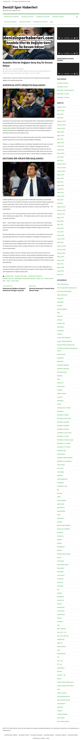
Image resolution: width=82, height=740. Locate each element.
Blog (51, 22)
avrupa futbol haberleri (64, 337)
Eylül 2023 (60, 118)
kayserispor (60, 568)
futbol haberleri (61, 500)
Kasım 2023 (60, 110)
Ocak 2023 (60, 146)
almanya (59, 305)
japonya (59, 550)
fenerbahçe (60, 482)
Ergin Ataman (20, 199)
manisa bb (60, 579)
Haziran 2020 (61, 253)
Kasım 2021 (60, 196)
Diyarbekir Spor (61, 450)
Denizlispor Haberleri (10, 22)
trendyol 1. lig (61, 675)
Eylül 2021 (60, 203)
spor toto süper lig (62, 636)
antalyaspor (60, 330)
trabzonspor (61, 668)
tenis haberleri (61, 653)
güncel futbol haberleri (64, 525)
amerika (59, 320)
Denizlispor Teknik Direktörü (65, 90)
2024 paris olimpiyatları (64, 291)
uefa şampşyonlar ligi (63, 700)
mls (58, 589)
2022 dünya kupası (63, 284)
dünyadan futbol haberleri (64, 457)
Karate (59, 557)
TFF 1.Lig (60, 661)
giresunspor (60, 518)
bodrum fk (60, 383)
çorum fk (60, 397)
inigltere (59, 543)
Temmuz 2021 (61, 210)
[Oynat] (59, 38)
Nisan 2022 (60, 178)
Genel (15, 73)
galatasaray (60, 504)
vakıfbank (60, 707)
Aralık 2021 (60, 192)
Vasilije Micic (18, 149)
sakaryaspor (61, 607)
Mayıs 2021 (60, 217)
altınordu (59, 316)
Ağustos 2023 (61, 121)
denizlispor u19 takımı (63, 447)
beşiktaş (59, 376)
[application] (68, 33)
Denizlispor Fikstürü (27, 16)
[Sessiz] (74, 38)
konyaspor (60, 571)
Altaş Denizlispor (62, 309)
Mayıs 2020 (60, 256)
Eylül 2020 (60, 242)
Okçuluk (59, 593)
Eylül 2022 (60, 160)
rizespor (59, 604)
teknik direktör (61, 646)
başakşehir (60, 358)
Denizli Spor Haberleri (20, 7)
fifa (58, 490)
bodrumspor (61, 386)
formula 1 (60, 493)
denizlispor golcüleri (63, 422)
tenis (58, 650)
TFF (58, 657)
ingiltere (59, 539)
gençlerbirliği (61, 511)
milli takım (60, 586)
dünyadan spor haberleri (64, 461)
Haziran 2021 (61, 214)
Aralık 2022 (60, 150)
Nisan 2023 (60, 135)
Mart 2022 (60, 182)
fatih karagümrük (62, 479)
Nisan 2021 (60, 221)
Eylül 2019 (60, 274)
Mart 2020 (60, 264)
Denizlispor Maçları (58, 16)
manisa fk (60, 582)
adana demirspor (62, 295)
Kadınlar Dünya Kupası (64, 554)
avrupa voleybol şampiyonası (66, 345)
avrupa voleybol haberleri (64, 341)
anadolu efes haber (21, 276)
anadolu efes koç (9, 278)
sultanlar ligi (60, 639)
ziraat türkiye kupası (63, 721)
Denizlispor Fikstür (62, 83)
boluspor (60, 390)
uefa (58, 689)
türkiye (59, 678)
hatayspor (60, 532)
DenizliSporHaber (19, 69)
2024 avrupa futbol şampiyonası (67, 288)
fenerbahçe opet (62, 486)
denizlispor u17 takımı (63, 443)
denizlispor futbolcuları (64, 418)
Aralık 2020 (60, 235)
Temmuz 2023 (61, 125)
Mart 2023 (60, 139)
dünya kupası (61, 454)
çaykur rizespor (61, 393)
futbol (59, 497)
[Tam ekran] (77, 38)
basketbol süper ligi (34, 71)
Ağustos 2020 (61, 246)
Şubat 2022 (60, 185)
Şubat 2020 (60, 267)
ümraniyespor (61, 703)
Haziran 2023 (61, 128)
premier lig (60, 600)
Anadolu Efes (7, 128)
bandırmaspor (61, 354)
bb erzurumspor (62, 372)
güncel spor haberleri (23, 73)
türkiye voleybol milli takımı (65, 685)
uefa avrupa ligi (61, 693)
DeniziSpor (60, 400)
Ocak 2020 (60, 271)
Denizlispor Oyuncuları (43, 16)
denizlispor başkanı (63, 415)
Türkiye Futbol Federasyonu (65, 682)
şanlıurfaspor (61, 614)
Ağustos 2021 (61, 207)
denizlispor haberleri (63, 425)
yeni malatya (61, 718)
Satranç (59, 618)
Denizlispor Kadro (62, 87)
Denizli (59, 404)
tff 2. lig (59, 664)
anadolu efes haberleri (35, 276)
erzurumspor (61, 465)
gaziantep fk (61, 507)
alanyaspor (60, 302)
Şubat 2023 (60, 142)
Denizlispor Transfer (63, 94)
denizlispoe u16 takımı (64, 408)
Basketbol (14, 71)
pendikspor (60, 596)
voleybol (59, 710)
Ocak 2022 (60, 189)
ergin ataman (49, 278)
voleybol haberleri (62, 714)
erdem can (40, 278)
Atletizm (59, 334)
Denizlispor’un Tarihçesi (40, 22)
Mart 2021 (60, 224)
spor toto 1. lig (61, 632)
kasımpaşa (60, 561)
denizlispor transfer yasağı (65, 440)
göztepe (59, 522)
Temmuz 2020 (61, 249)
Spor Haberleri (36, 73)
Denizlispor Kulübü (25, 22)
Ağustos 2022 (61, 164)
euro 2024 (60, 468)
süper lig (59, 643)
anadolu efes (8, 71)
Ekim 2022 (60, 157)
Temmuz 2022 (61, 167)
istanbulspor (61, 547)
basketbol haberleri (23, 71)
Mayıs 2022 (60, 175)
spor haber (15, 281)
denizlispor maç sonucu (64, 432)
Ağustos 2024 (61, 107)
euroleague (11, 73)
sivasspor (60, 621)
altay (58, 313)
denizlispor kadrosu (63, 429)
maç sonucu (60, 575)
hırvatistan (60, 536)
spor (31, 73)
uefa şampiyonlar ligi (63, 696)
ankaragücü (60, 327)
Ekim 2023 (60, 114)
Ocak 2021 (60, 232)
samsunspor (61, 611)
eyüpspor (60, 475)
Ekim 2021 (60, 200)
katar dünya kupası (62, 564)
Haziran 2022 (61, 171)
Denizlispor (60, 411)
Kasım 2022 (60, 153)
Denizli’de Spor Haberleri (11, 16)
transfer (59, 671)
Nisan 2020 (60, 260)
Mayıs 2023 (60, 132)
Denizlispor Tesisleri (63, 97)
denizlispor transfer (63, 436)
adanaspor (60, 298)
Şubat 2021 (60, 228)
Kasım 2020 (60, 239)
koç (5, 281)
